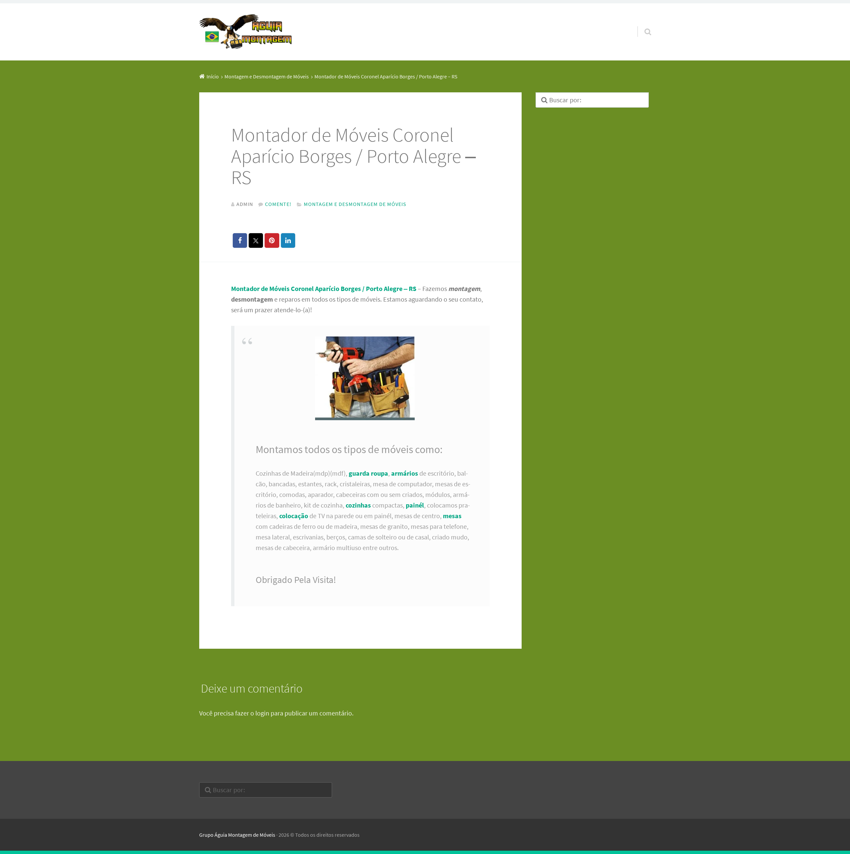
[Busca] (642, 23)
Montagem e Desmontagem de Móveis (355, 204)
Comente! (278, 204)
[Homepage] (245, 32)
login (262, 713)
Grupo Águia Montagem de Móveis (237, 834)
